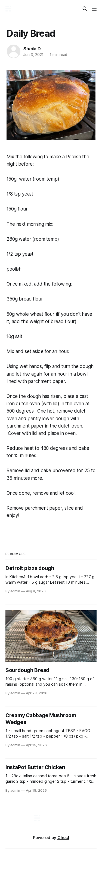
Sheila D (32, 48)
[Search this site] (85, 8)
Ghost (63, 837)
